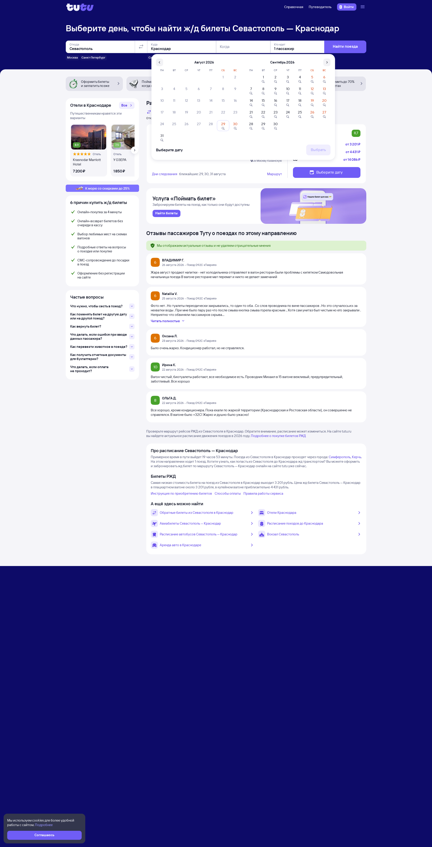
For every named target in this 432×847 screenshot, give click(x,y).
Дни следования (164, 174)
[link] (166, 213)
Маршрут (274, 174)
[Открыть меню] (363, 7)
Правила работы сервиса (263, 493)
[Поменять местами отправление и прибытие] (141, 47)
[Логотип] (80, 7)
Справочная (293, 7)
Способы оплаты (228, 493)
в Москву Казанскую (268, 160)
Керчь (356, 457)
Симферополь (340, 457)
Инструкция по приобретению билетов (181, 493)
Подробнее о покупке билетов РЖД (278, 436)
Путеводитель (320, 7)
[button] (127, 105)
